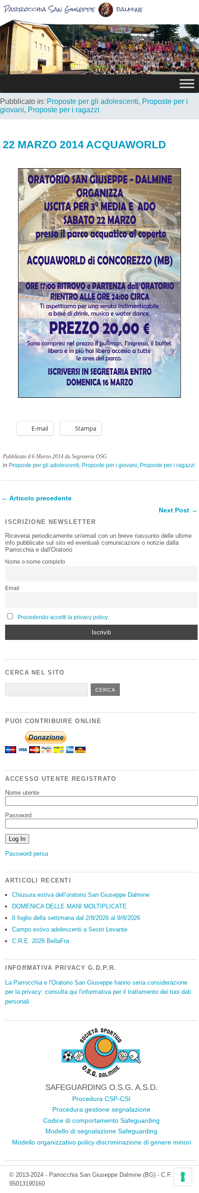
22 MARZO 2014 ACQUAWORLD (84, 145)
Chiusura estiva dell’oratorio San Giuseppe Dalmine (80, 894)
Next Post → (178, 510)
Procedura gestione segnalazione (101, 1109)
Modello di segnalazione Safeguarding (101, 1131)
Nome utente (22, 792)
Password (18, 815)
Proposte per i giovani (109, 465)
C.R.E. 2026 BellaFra (40, 940)
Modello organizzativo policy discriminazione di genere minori (101, 1142)
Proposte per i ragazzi (64, 110)
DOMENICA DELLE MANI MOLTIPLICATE (69, 906)
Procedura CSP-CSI (101, 1098)
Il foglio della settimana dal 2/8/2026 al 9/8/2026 (76, 917)
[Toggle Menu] (187, 83)
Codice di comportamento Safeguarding (101, 1120)
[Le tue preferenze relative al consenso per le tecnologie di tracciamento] (183, 1177)
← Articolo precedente (36, 498)
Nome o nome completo (35, 562)
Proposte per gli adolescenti (92, 101)
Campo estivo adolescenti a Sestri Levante (69, 929)
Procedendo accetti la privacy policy (63, 617)
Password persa (26, 853)
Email (12, 588)
